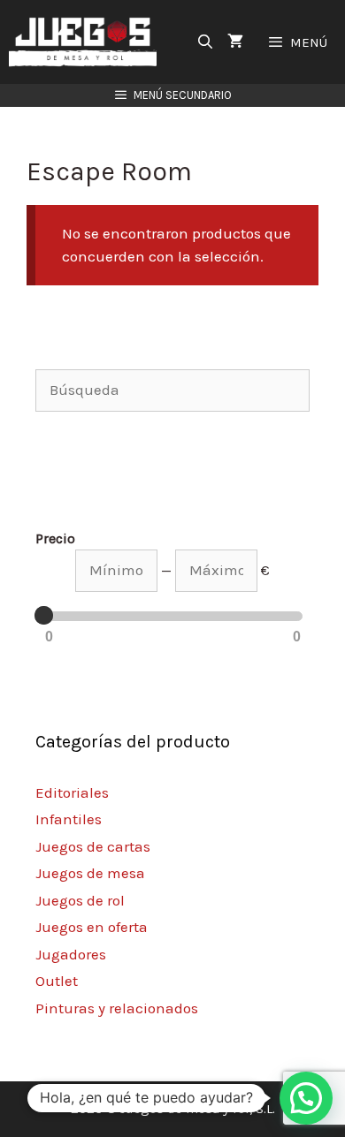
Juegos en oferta (91, 927)
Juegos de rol (80, 900)
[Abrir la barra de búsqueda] (205, 42)
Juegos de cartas (92, 846)
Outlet (56, 980)
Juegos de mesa (90, 873)
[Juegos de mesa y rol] (87, 42)
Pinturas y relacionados (116, 1008)
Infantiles (68, 819)
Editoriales (72, 792)
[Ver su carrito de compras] (235, 42)
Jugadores (70, 954)
